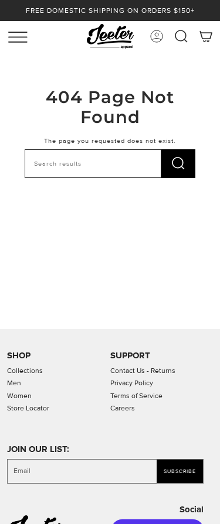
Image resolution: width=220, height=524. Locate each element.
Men (14, 383)
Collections (25, 371)
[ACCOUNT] (157, 36)
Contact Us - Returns (142, 371)
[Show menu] (12, 34)
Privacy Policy (131, 383)
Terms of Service (136, 396)
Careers (122, 408)
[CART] (206, 36)
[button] (181, 36)
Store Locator (28, 408)
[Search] (178, 163)
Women (19, 396)
